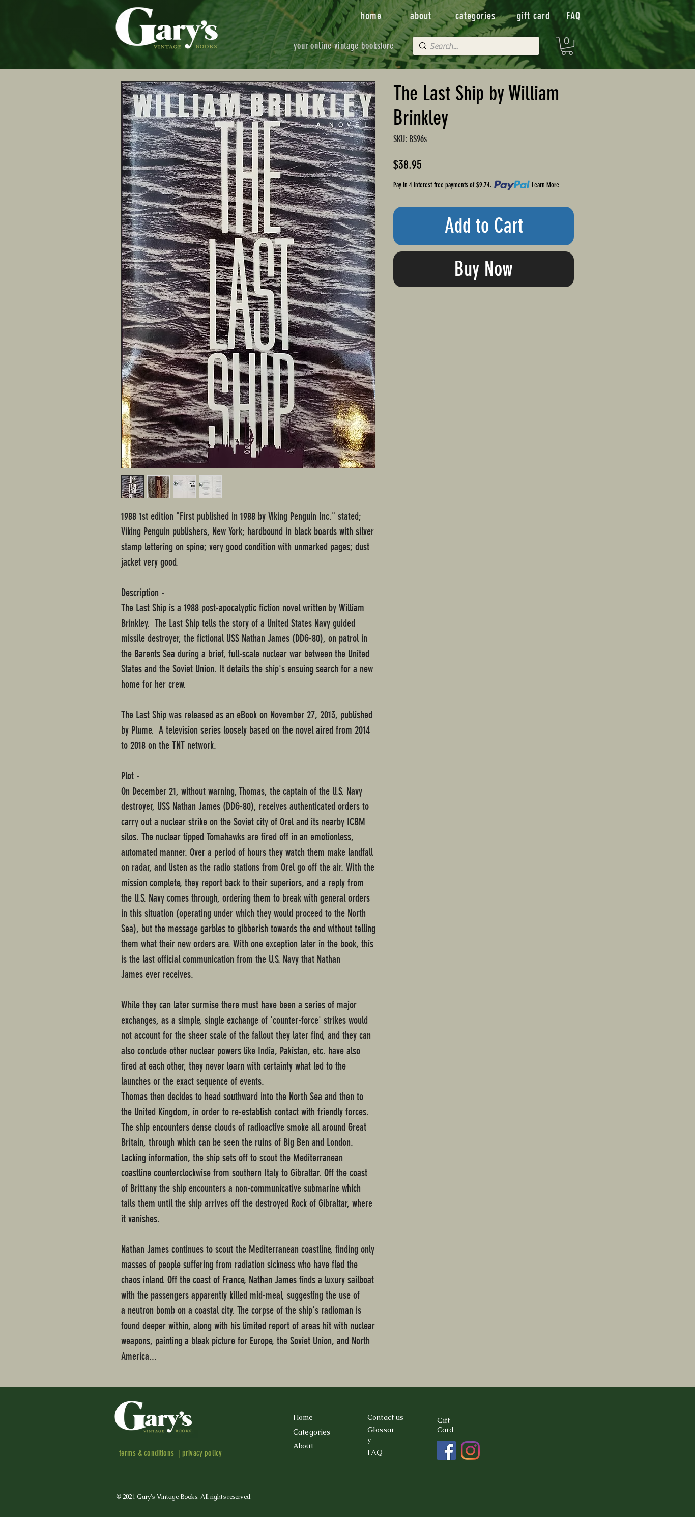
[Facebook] (446, 1450)
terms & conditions (146, 1453)
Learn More (545, 185)
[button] (567, 46)
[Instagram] (470, 1450)
